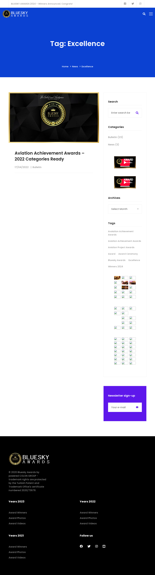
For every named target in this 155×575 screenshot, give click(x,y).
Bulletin (37, 167)
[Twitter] (89, 546)
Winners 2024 (115, 266)
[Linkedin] (104, 546)
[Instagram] (96, 546)
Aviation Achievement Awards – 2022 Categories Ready (49, 156)
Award (111, 253)
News (75, 66)
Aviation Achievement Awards (124, 241)
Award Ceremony (128, 253)
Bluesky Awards (116, 260)
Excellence (134, 260)
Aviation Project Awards (121, 247)
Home (65, 66)
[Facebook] (81, 546)
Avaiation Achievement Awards (121, 233)
